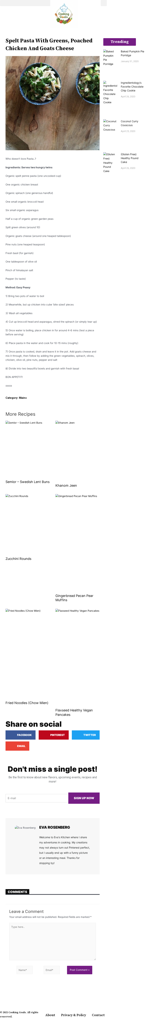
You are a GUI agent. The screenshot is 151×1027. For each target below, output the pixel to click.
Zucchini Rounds (18, 559)
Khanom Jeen (66, 485)
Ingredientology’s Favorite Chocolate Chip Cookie (132, 86)
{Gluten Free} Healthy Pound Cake (129, 158)
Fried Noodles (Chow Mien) (27, 703)
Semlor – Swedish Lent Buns (28, 482)
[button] (25, 3)
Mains (23, 397)
